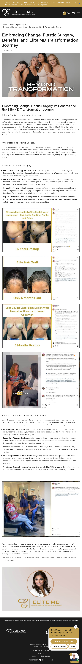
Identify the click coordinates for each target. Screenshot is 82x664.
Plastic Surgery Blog (17, 25)
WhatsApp (64, 13)
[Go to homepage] (30, 13)
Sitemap (41, 653)
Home (5, 25)
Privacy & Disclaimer (41, 650)
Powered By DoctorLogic (41, 660)
